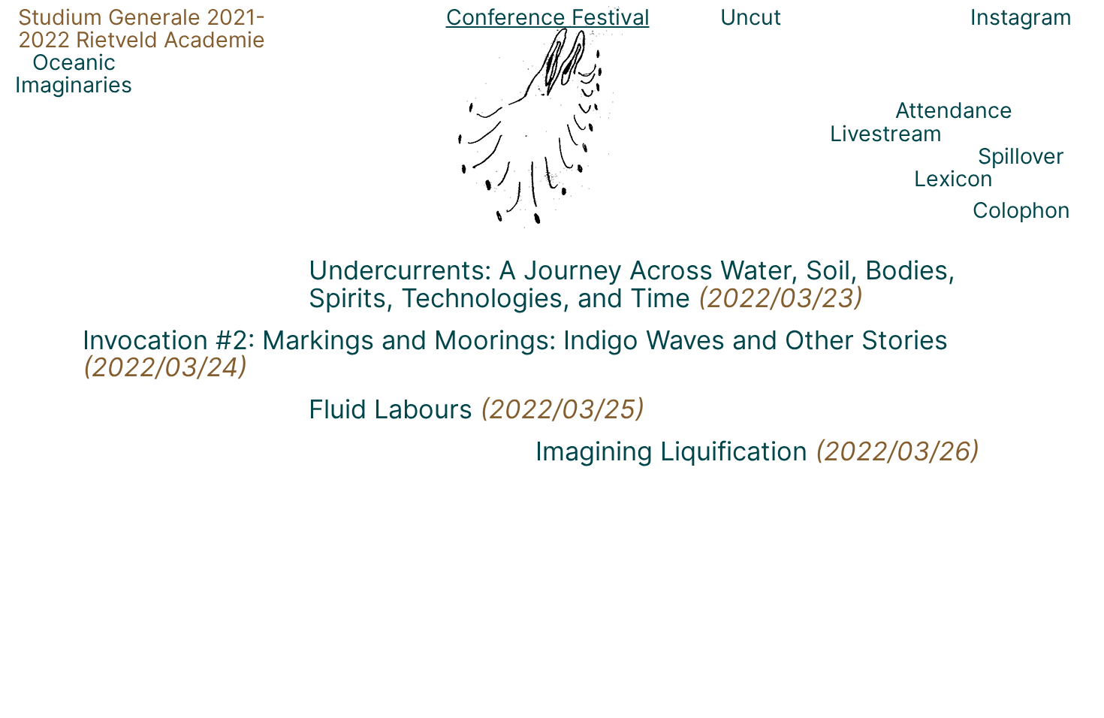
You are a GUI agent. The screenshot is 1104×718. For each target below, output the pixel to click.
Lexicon (953, 178)
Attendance (953, 110)
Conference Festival (548, 17)
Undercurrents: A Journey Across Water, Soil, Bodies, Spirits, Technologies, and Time (632, 283)
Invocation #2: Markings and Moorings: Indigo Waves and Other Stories (515, 353)
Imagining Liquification (757, 451)
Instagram (1021, 17)
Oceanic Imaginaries (73, 73)
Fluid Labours (476, 409)
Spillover (1021, 156)
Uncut (750, 17)
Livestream (886, 133)
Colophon (1021, 210)
